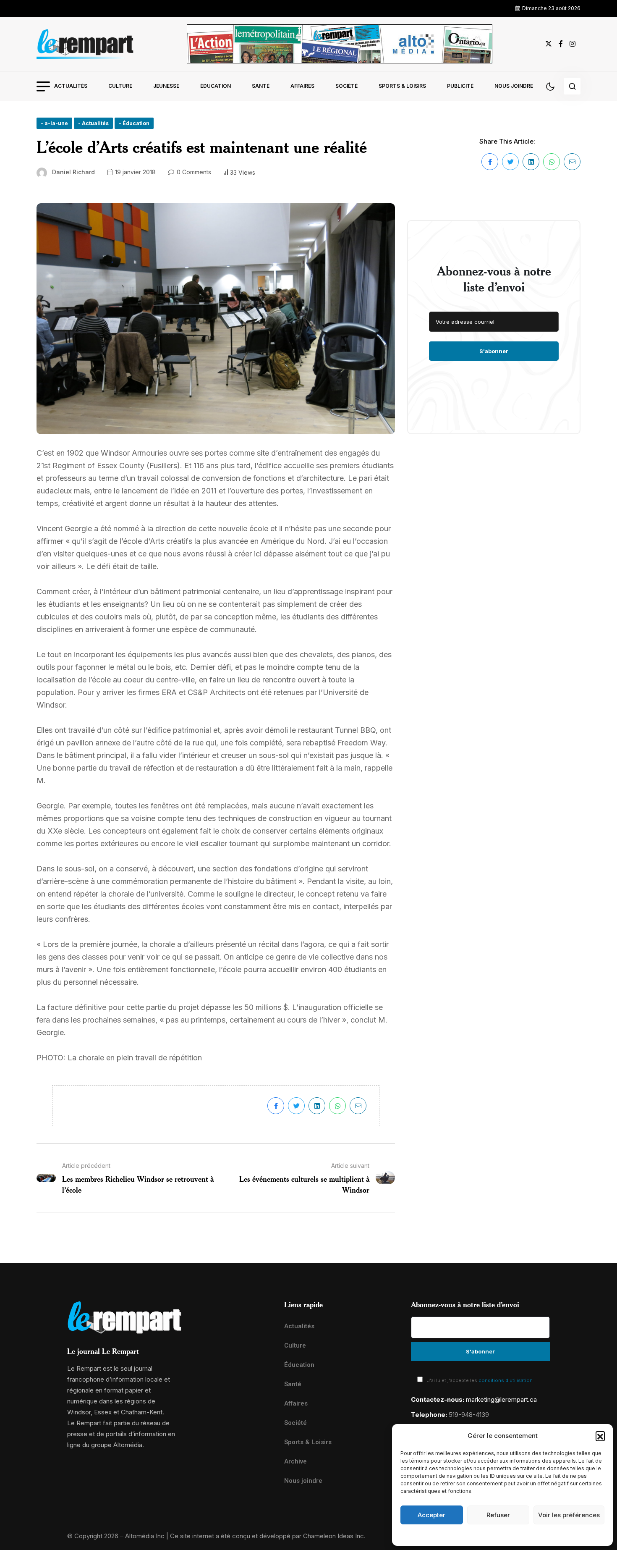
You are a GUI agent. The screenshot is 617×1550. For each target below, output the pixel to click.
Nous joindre (513, 86)
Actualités (70, 86)
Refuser (498, 1515)
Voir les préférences (569, 1515)
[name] (85, 44)
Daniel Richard (73, 172)
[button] (600, 1436)
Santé (260, 86)
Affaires (302, 86)
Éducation (215, 86)
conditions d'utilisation (505, 1380)
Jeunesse (166, 86)
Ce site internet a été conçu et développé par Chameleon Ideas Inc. (268, 1536)
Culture (120, 86)
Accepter (431, 1515)
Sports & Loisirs (402, 86)
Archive (295, 1461)
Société (346, 86)
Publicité (460, 86)
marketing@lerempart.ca (501, 1399)
